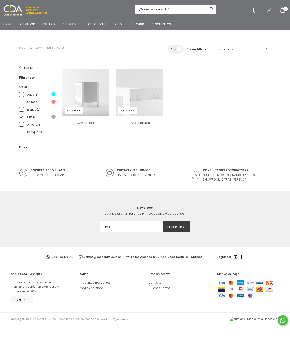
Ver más (22, 300)
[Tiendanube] (115, 319)
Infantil (49, 47)
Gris (173, 49)
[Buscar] (211, 9)
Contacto (155, 282)
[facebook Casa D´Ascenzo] (241, 257)
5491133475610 (62, 257)
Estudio (48, 24)
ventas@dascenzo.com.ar (102, 257)
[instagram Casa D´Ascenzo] (235, 257)
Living (8, 24)
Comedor (27, 24)
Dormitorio (71, 24)
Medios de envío (91, 288)
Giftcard (136, 24)
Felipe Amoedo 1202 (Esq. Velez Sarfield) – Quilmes (166, 257)
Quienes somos (159, 288)
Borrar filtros (196, 49)
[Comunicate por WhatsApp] (283, 320)
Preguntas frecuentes (95, 282)
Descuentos (161, 24)
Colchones (97, 24)
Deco (118, 24)
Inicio (22, 47)
